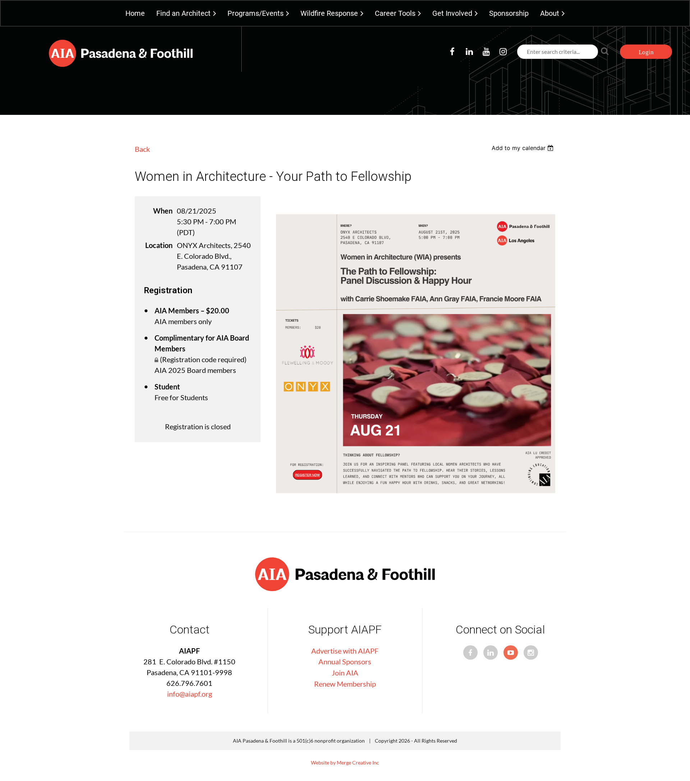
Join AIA (345, 672)
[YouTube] (486, 51)
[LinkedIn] (469, 51)
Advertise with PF (344, 650)
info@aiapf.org (189, 693)
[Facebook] (452, 51)
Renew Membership (345, 683)
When (162, 210)
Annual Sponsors (344, 661)
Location (158, 245)
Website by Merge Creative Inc (345, 762)
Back (142, 149)
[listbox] (523, 148)
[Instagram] (503, 51)
